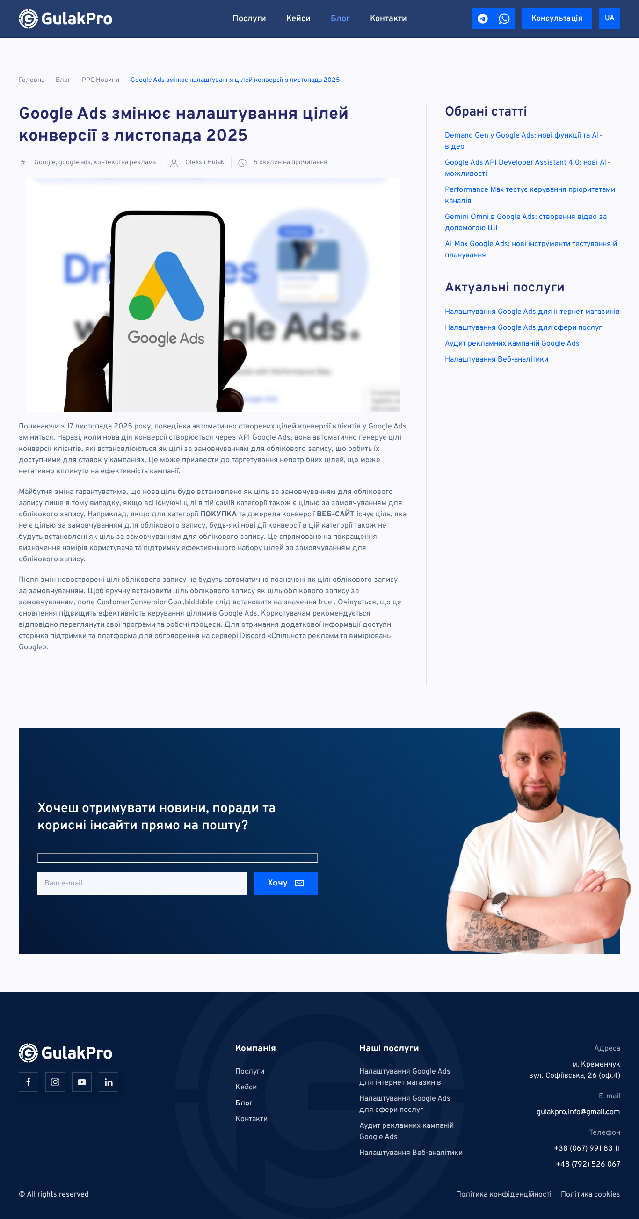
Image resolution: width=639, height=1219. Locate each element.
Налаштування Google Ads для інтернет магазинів (532, 312)
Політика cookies (590, 1194)
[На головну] (65, 18)
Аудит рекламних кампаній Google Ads (512, 343)
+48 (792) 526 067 (588, 1164)
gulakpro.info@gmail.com (578, 1112)
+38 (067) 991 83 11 (587, 1149)
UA (610, 18)
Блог (340, 19)
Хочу (279, 883)
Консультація (556, 18)
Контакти (388, 19)
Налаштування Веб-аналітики (496, 359)
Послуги (249, 19)
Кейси (298, 19)
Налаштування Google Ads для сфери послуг (523, 328)
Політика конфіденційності (504, 1194)
